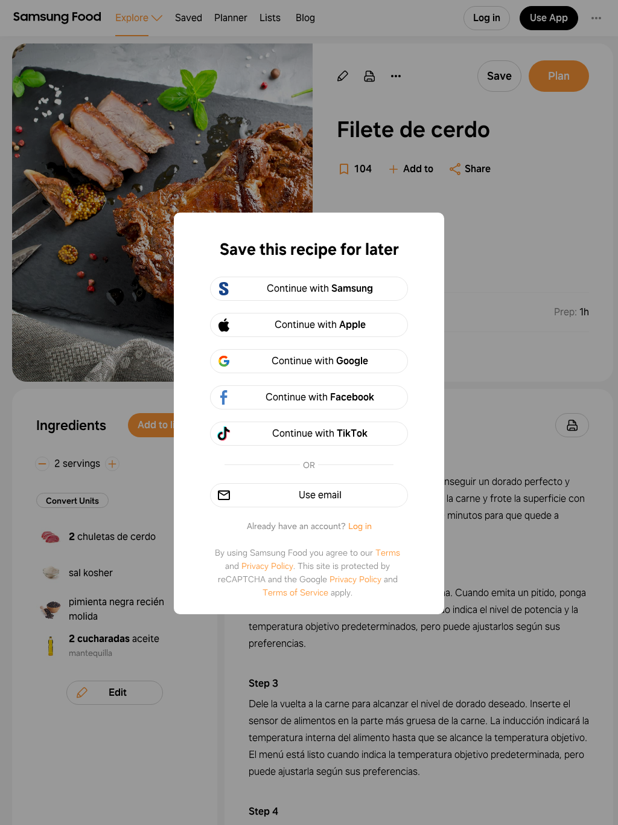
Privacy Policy (267, 565)
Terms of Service (295, 592)
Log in (360, 526)
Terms (387, 552)
